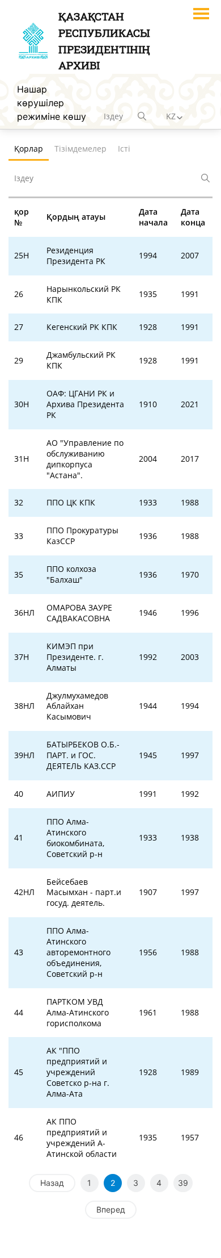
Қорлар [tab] (28, 148)
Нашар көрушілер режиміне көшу (51, 102)
